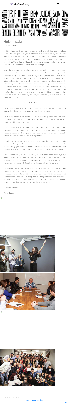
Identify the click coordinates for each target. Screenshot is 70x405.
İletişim (42, 400)
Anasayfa (28, 400)
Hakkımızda (35, 400)
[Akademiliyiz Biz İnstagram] (65, 403)
